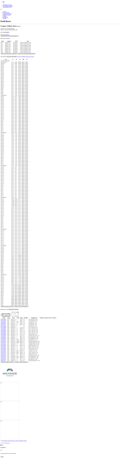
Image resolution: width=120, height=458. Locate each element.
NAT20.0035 (3, 337)
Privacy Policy (15, 440)
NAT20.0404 (3, 333)
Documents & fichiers (7, 13)
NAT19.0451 (3, 348)
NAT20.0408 (3, 327)
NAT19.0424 (3, 349)
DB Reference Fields (22, 440)
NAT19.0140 (3, 357)
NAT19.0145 (3, 353)
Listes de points (6, 12)
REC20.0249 (3, 326)
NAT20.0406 (3, 330)
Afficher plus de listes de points (7, 306)
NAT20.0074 (3, 324)
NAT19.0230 (3, 344)
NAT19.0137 (3, 360)
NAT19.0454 (3, 346)
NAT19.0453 (3, 345)
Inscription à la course (7, 4)
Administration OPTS (7, 7)
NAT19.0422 (3, 350)
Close (2, 456)
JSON (2, 445)
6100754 (7, 34)
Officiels (4, 15)
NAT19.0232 (3, 342)
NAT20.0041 (3, 335)
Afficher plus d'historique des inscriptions (8, 53)
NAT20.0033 (3, 339)
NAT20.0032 (3, 341)
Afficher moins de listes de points (21, 306)
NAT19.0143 (3, 355)
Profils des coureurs (7, 14)
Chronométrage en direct (8, 5)
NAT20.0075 (3, 323)
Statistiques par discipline (13, 309)
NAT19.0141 (3, 356)
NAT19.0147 (3, 352)
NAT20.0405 (3, 331)
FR (3, 2)
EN (3, 1)
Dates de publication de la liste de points (29, 56)
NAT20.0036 (3, 338)
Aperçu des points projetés (11, 56)
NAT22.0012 (3, 322)
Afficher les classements (20, 56)
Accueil (4, 11)
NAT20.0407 (3, 328)
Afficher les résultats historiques (7, 362)
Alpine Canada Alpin (8, 440)
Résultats (5, 18)
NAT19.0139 (3, 359)
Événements (5, 17)
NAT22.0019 (3, 319)
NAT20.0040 (3, 334)
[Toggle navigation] (2, 9)
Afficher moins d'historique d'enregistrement (26, 53)
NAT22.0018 (3, 320)
